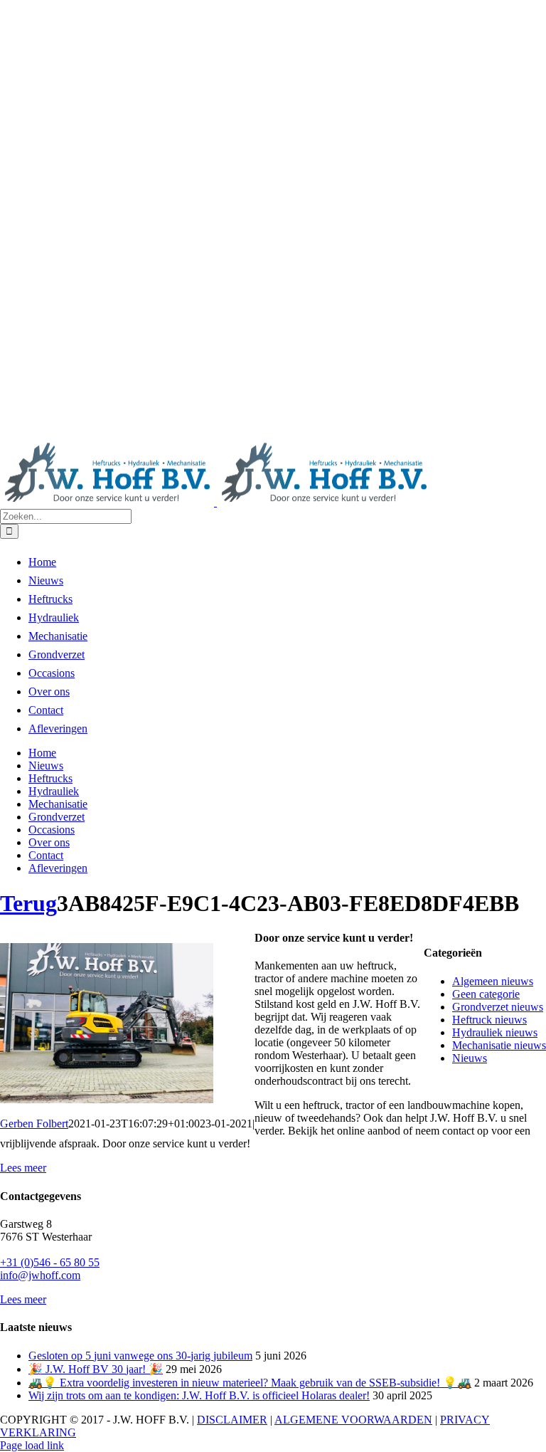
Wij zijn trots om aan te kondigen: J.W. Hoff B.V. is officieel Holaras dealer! (199, 1395)
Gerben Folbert (34, 1123)
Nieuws (469, 1058)
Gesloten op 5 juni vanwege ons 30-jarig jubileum (140, 1356)
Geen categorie (486, 994)
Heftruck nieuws (489, 1020)
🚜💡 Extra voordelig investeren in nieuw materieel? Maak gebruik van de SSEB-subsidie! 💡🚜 (249, 1383)
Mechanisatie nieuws (499, 1045)
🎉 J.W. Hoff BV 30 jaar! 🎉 (95, 1369)
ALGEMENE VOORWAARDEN (353, 1420)
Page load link (32, 1445)
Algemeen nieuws (492, 981)
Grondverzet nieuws (497, 1007)
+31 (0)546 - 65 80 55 (50, 1262)
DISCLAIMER (232, 1420)
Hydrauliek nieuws (494, 1032)
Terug (28, 903)
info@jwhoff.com (40, 1275)
